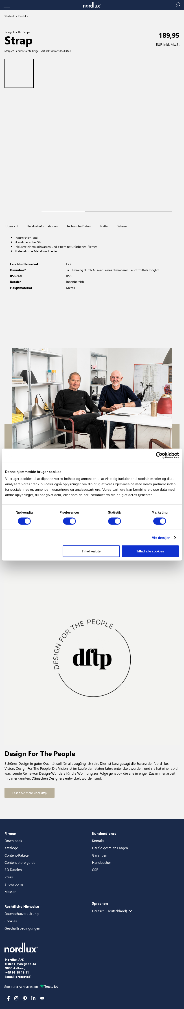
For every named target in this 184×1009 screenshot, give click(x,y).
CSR (95, 869)
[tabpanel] (92, 277)
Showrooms (13, 884)
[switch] (69, 521)
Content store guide (19, 862)
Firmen (10, 833)
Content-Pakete (16, 855)
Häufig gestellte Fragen (110, 847)
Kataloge (11, 847)
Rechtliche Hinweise (21, 906)
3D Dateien (13, 869)
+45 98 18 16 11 (17, 972)
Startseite (9, 16)
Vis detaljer (161, 537)
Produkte (23, 16)
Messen (10, 891)
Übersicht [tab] (11, 226)
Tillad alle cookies (150, 551)
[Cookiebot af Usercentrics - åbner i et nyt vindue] (159, 455)
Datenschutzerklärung (21, 913)
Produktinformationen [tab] (42, 226)
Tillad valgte (91, 551)
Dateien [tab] (121, 226)
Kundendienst (104, 833)
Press (8, 877)
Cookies (10, 921)
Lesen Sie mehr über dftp (29, 793)
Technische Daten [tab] (79, 226)
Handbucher (101, 862)
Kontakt (98, 840)
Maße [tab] (103, 226)
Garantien (99, 855)
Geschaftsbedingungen (22, 928)
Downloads (13, 840)
